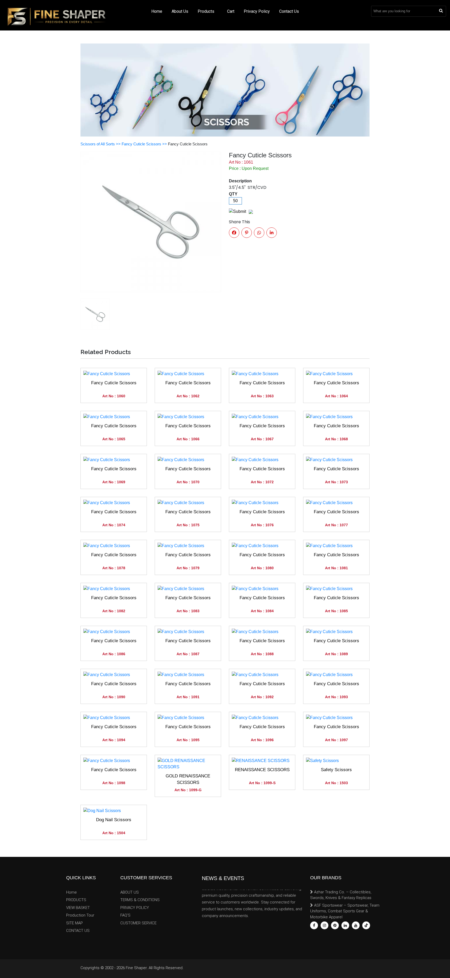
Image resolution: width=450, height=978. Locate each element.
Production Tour (80, 915)
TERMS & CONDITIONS (140, 899)
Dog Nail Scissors (113, 819)
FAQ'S (125, 915)
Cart (230, 11)
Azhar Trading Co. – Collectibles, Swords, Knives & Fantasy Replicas (340, 895)
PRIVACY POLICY (134, 907)
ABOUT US (129, 892)
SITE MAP (74, 923)
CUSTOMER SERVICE (138, 923)
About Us (180, 11)
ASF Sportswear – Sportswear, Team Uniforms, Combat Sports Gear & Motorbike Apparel (344, 911)
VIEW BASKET (78, 907)
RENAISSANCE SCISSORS (262, 769)
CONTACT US (78, 930)
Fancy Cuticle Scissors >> (145, 144)
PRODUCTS (76, 899)
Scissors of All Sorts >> (101, 144)
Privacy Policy (257, 11)
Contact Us (289, 11)
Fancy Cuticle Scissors (113, 382)
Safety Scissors (336, 769)
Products (206, 11)
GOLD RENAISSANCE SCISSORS (188, 779)
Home (156, 11)
